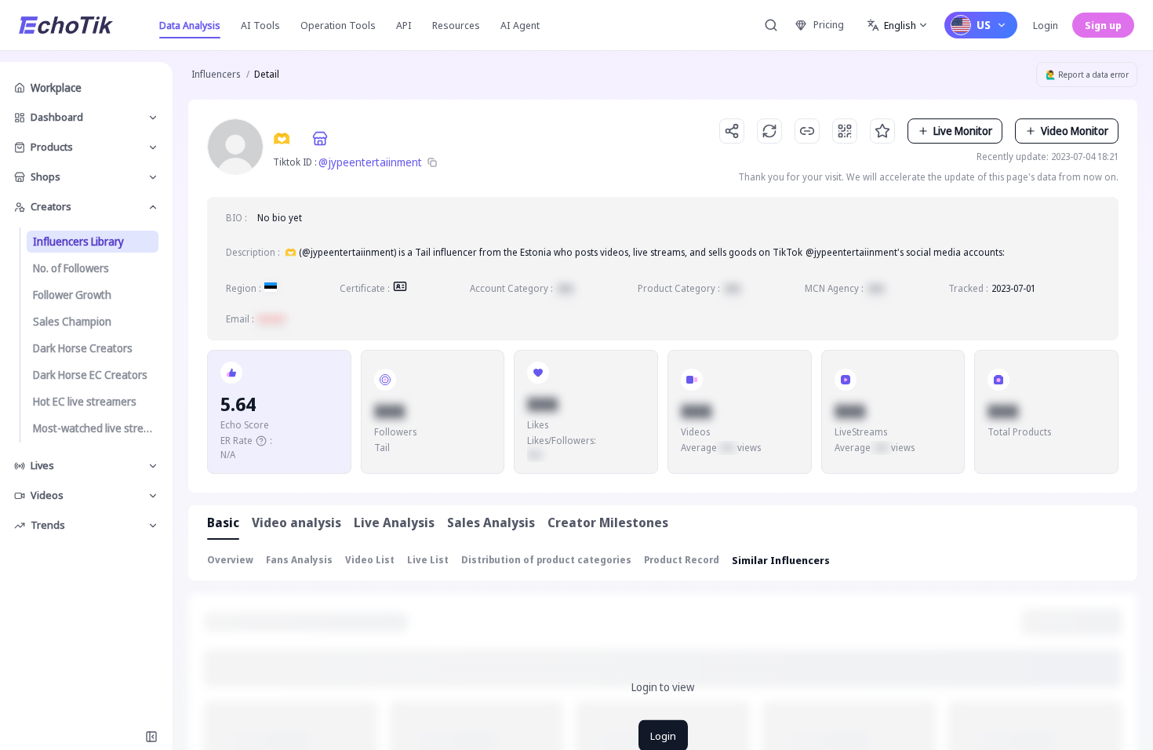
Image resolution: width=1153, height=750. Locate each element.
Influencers (215, 74)
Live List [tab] (428, 559)
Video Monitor (1074, 130)
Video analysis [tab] (296, 522)
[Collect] (882, 131)
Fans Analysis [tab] (299, 559)
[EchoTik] (66, 25)
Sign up (1103, 25)
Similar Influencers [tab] (781, 560)
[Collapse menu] (151, 737)
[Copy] (432, 162)
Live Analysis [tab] (394, 522)
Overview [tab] (230, 559)
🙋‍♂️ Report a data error (1087, 74)
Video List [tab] (370, 559)
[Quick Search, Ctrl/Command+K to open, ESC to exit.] (771, 25)
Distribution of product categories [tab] (546, 559)
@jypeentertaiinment (370, 162)
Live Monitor (962, 130)
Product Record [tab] (681, 559)
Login (1045, 25)
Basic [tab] (223, 522)
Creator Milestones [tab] (607, 522)
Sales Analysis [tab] (491, 522)
